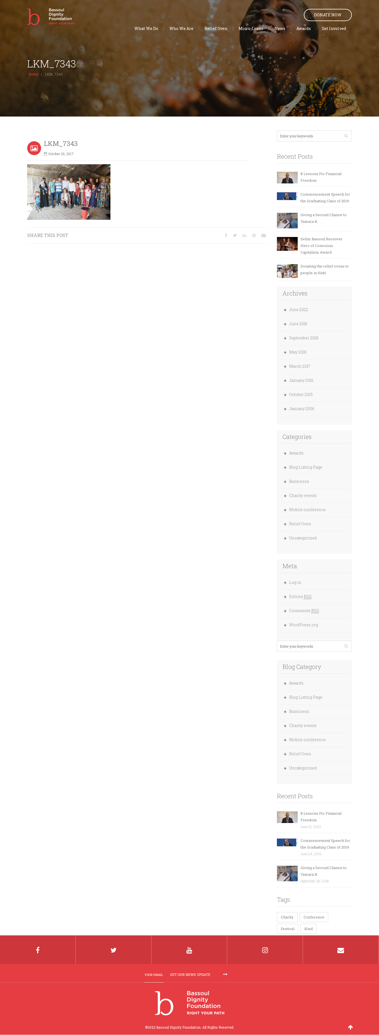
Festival (287, 928)
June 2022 (298, 309)
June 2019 (298, 323)
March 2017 (299, 366)
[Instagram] (265, 949)
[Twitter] (113, 949)
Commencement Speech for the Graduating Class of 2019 (325, 197)
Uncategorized (303, 538)
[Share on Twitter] (235, 235)
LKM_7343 (61, 143)
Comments (304, 610)
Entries (300, 596)
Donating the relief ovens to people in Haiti (324, 269)
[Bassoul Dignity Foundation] (50, 15)
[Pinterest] (254, 235)
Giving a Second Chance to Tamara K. (323, 218)
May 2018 (298, 352)
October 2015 (301, 394)
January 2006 (301, 408)
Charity (287, 917)
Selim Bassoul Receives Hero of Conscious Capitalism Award (321, 245)
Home (33, 74)
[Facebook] (38, 949)
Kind (308, 928)
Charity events (303, 495)
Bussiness (299, 481)
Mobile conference (307, 509)
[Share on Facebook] (226, 235)
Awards (296, 453)
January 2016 (301, 380)
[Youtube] (189, 949)
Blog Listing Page (305, 467)
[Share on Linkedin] (244, 235)
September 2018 (304, 337)
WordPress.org (303, 624)
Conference (314, 917)
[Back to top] (350, 1027)
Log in (295, 582)
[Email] (264, 235)
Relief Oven (300, 523)
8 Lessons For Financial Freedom (321, 177)
